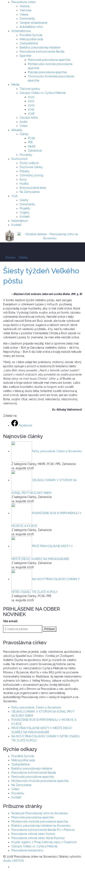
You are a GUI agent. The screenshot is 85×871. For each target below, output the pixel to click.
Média (15, 84)
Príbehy (25, 171)
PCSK (31, 138)
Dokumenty (27, 18)
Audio (23, 121)
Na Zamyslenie (30, 192)
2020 (31, 105)
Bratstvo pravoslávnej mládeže (40, 47)
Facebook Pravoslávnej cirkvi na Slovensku (39, 813)
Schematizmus (21, 31)
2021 (31, 101)
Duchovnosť (19, 159)
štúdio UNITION (13, 860)
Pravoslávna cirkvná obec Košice (33, 834)
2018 (31, 113)
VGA (14, 196)
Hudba (24, 183)
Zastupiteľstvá (29, 43)
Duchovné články (31, 167)
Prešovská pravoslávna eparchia (49, 59)
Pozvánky (26, 154)
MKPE (31, 146)
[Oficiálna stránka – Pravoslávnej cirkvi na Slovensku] (50, 236)
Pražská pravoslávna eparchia (47, 72)
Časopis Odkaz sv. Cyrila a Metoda (43, 92)
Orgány (25, 212)
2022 (31, 97)
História (25, 6)
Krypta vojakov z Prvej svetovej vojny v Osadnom (44, 842)
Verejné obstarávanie (33, 22)
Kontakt (25, 216)
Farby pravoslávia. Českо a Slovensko (36, 707)
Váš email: (10, 621)
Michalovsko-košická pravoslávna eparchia (39, 821)
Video (24, 125)
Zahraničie (35, 150)
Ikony (23, 179)
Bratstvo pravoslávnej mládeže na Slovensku (40, 825)
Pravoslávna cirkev (23, 2)
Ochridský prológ (31, 175)
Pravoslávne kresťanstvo (27, 850)
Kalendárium (19, 220)
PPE (30, 142)
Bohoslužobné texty (33, 187)
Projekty (25, 208)
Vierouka (25, 10)
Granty (24, 200)
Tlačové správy (30, 88)
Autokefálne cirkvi (31, 26)
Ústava (24, 14)
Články (24, 134)
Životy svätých (29, 163)
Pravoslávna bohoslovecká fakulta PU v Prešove (42, 829)
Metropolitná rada (31, 39)
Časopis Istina (29, 117)
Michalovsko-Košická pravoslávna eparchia (39, 780)
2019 (31, 109)
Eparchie (25, 55)
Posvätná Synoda (31, 35)
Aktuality (16, 130)
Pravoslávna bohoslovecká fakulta (42, 51)
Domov (10, 257)
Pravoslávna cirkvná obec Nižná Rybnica (38, 838)
